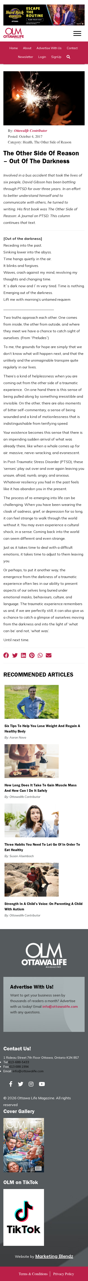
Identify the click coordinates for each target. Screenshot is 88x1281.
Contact (72, 48)
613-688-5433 (18, 1062)
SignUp (56, 57)
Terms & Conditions (33, 1273)
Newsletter (25, 57)
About (27, 48)
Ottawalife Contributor (30, 130)
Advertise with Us (49, 48)
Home (13, 48)
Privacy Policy (63, 1273)
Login (42, 57)
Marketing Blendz (54, 1256)
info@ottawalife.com (60, 1006)
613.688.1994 (19, 1067)
